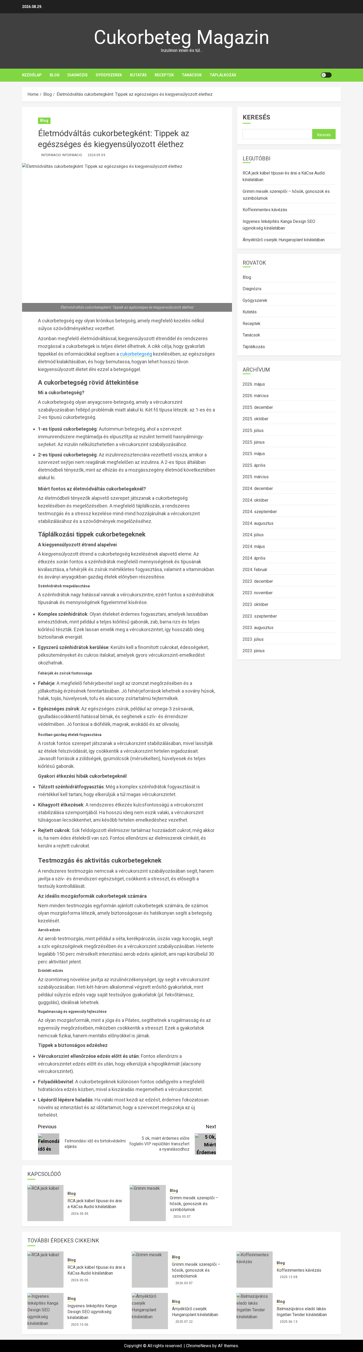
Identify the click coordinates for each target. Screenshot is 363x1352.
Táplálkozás (223, 75)
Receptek (164, 75)
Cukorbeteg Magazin (181, 37)
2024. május (254, 546)
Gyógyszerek (109, 75)
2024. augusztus (258, 523)
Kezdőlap (32, 75)
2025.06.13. (289, 1322)
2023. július (253, 639)
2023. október (255, 604)
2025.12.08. (289, 1277)
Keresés (256, 117)
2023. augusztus (258, 627)
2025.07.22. (184, 1322)
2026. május (254, 383)
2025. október (255, 418)
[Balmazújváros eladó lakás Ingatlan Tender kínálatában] (255, 1311)
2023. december (258, 581)
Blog (55, 75)
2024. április (254, 557)
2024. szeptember (260, 511)
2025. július (253, 430)
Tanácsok (192, 75)
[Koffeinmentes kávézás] (255, 1269)
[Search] (337, 75)
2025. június (254, 441)
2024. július (253, 534)
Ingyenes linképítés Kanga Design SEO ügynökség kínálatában (92, 1311)
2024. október (255, 499)
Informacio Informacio (61, 155)
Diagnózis (77, 75)
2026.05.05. (80, 1214)
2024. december (258, 488)
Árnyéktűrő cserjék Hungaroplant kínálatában (284, 239)
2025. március (256, 476)
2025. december (258, 407)
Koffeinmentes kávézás (265, 209)
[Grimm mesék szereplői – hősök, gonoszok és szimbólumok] (148, 1203)
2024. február (255, 569)
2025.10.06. (80, 1324)
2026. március (256, 395)
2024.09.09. (97, 155)
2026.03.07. (182, 1216)
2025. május (254, 453)
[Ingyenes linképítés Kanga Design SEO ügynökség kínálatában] (45, 1311)
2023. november (258, 592)
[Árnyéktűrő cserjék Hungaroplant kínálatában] (150, 1311)
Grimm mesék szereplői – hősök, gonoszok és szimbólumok (194, 1203)
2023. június (254, 650)
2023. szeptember (260, 615)
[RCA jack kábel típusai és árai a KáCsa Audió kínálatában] (45, 1203)
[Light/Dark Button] (326, 75)
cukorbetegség (136, 354)
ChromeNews (198, 1345)
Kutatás (138, 75)
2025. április (254, 465)
